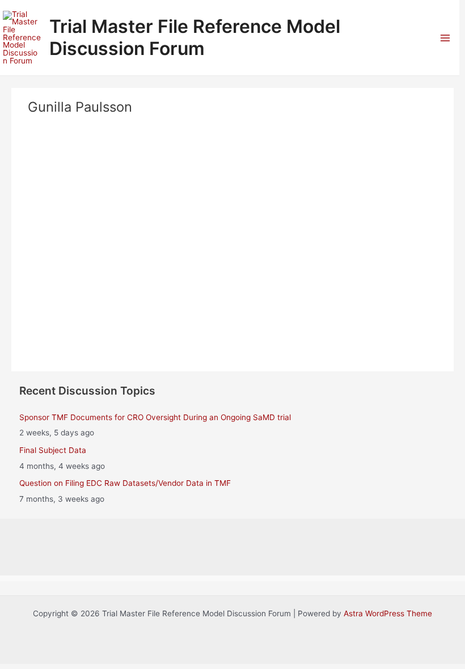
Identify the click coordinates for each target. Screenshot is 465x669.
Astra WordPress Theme (388, 613)
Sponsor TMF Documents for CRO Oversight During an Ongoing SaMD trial (155, 417)
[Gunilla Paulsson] (232, 181)
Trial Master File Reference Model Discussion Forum (194, 37)
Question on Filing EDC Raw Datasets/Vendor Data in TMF (125, 483)
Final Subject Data (52, 450)
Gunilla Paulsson (233, 250)
